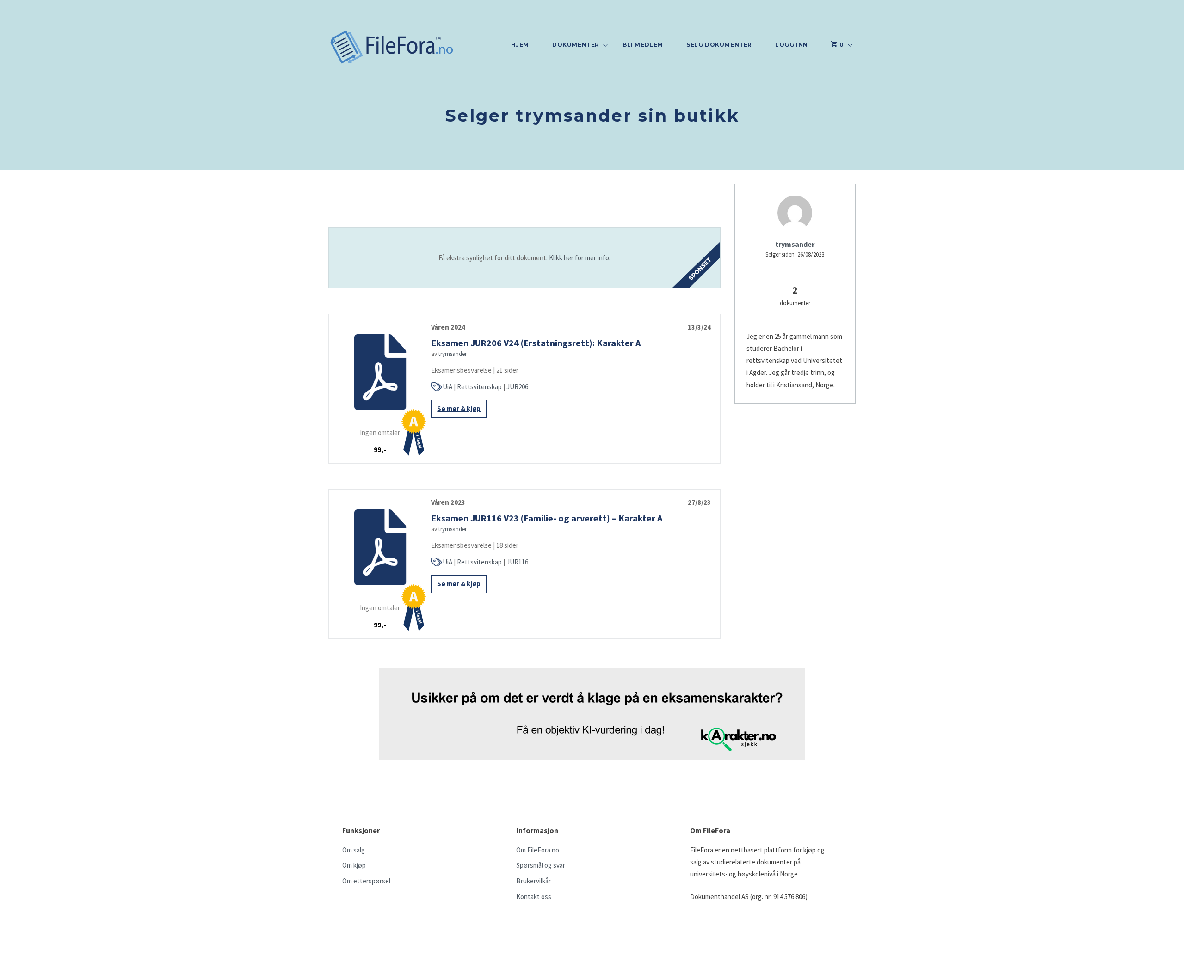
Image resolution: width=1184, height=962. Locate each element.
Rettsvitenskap (479, 386)
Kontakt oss (533, 896)
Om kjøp (354, 865)
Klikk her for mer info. (579, 257)
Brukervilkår (533, 880)
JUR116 (517, 562)
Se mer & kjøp (459, 408)
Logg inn (791, 44)
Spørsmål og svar (540, 865)
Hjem (520, 44)
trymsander (452, 354)
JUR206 (517, 386)
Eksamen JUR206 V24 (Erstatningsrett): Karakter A (536, 343)
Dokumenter (575, 44)
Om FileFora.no (537, 850)
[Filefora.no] (392, 48)
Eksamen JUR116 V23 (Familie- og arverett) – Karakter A (546, 518)
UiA (447, 386)
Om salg (353, 850)
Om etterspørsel (366, 880)
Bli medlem (643, 44)
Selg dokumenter (719, 44)
